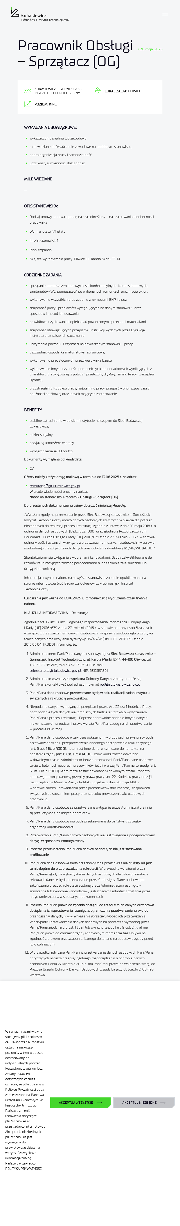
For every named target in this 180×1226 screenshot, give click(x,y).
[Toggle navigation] (165, 14)
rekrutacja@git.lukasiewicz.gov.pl (55, 486)
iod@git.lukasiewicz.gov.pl (120, 684)
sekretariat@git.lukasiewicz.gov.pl (55, 670)
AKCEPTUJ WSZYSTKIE (76, 1103)
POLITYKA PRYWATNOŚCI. (24, 1169)
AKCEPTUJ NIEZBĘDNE (139, 1103)
